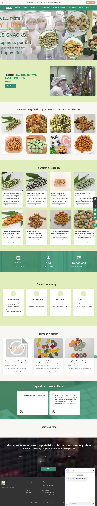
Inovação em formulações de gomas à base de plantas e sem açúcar (79, 362)
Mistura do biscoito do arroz (48, 492)
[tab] (46, 57)
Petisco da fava (45, 490)
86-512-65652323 (38, 2)
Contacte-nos (72, 7)
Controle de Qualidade (58, 7)
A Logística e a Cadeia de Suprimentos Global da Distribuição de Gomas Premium (47, 362)
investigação (90, 2)
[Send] (93, 503)
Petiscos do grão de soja (47, 485)
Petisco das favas (46, 487)
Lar (26, 485)
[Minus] (93, 470)
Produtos (17, 7)
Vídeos (25, 7)
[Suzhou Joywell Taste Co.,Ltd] (3, 2)
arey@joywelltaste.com (55, 2)
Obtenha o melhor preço (10, 204)
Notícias (81, 7)
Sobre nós (33, 7)
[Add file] (67, 503)
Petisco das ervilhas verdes (48, 494)
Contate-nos (29, 492)
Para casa (9, 7)
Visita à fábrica (44, 7)
